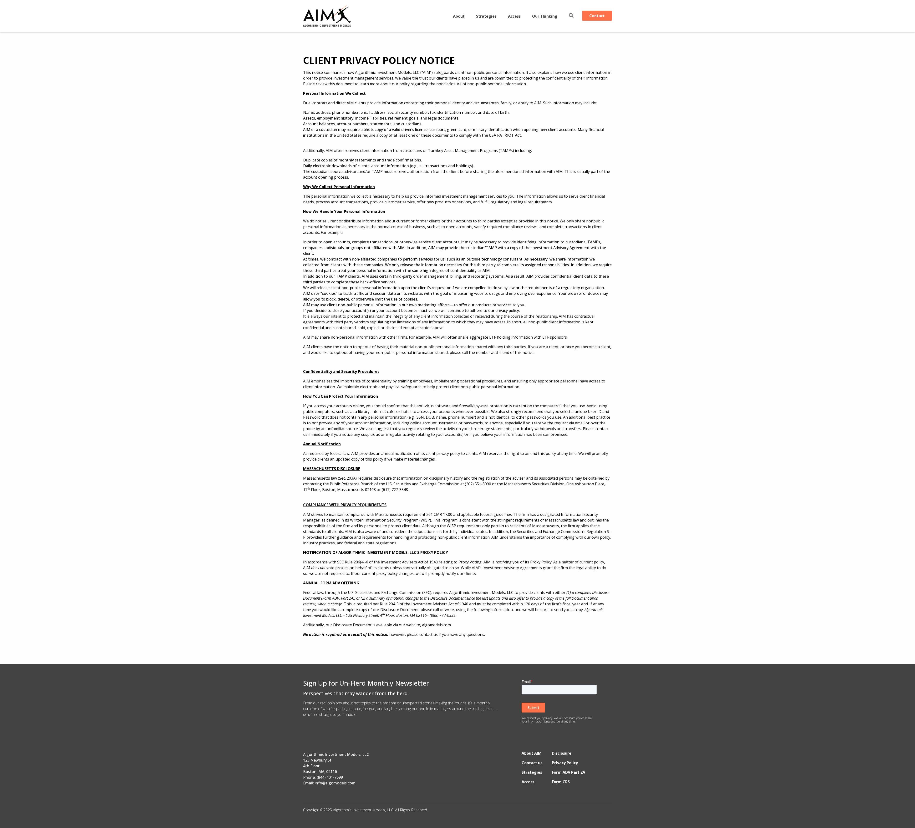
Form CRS (561, 781)
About (459, 16)
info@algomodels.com (335, 783)
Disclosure (561, 753)
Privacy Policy (565, 762)
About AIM (532, 753)
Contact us (532, 762)
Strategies (486, 16)
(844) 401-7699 (330, 777)
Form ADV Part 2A (568, 772)
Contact (597, 15)
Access (514, 16)
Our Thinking (544, 16)
